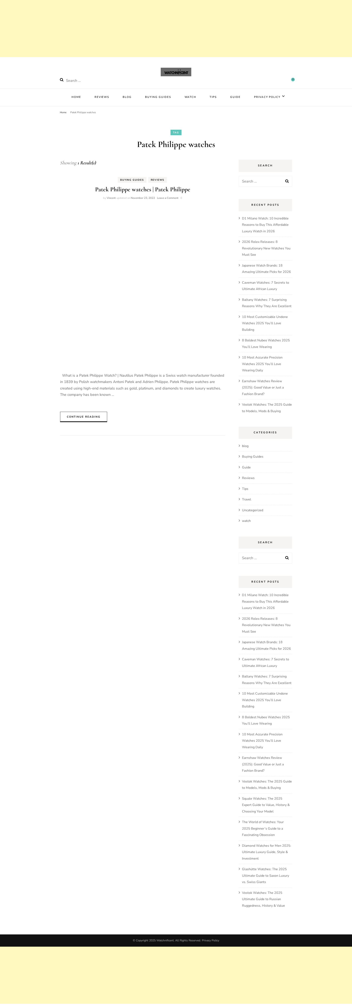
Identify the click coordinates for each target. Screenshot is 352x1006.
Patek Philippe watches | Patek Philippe (142, 189)
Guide (235, 97)
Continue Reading (83, 417)
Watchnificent (165, 940)
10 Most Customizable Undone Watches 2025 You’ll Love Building (265, 323)
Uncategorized (252, 510)
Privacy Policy (267, 97)
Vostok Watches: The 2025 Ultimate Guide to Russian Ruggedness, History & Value (263, 899)
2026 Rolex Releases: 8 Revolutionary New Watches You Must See (266, 248)
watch (190, 97)
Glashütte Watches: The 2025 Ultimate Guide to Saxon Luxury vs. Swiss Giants (265, 875)
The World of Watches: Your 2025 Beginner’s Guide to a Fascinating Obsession (263, 828)
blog (245, 446)
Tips (213, 97)
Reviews (102, 97)
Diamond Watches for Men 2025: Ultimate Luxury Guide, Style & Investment (266, 852)
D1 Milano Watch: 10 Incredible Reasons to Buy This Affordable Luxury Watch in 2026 (265, 225)
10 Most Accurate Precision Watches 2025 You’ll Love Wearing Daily (262, 364)
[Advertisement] (122, 28)
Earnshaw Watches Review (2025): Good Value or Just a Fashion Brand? (263, 387)
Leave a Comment (167, 198)
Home (76, 97)
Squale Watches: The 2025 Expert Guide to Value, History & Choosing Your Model (266, 805)
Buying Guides (158, 97)
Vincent (111, 198)
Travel (246, 499)
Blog (127, 97)
